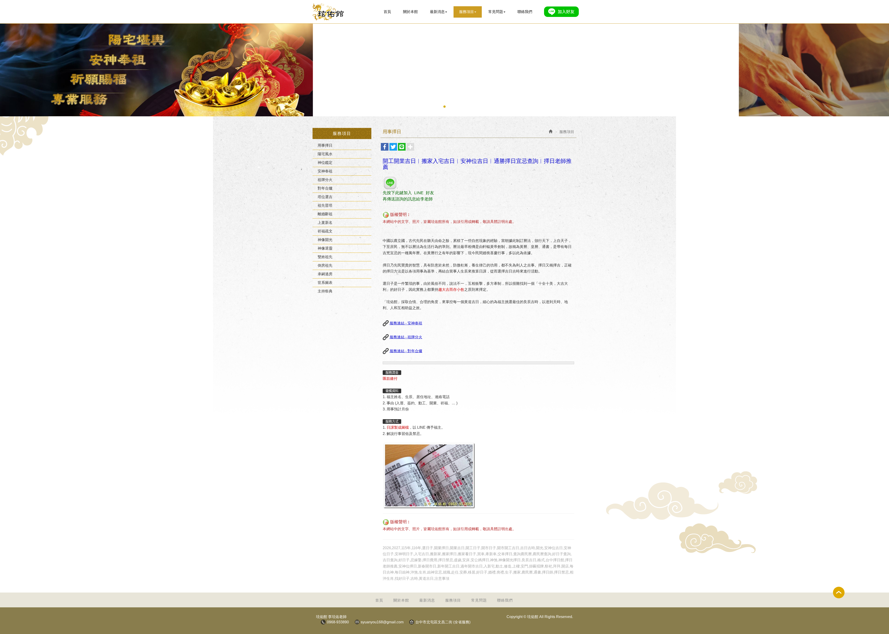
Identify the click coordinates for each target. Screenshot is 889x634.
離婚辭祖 (325, 214)
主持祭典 (325, 291)
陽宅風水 (325, 154)
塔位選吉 (325, 197)
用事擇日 (325, 145)
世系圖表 (325, 283)
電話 (323, 621)
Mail (357, 621)
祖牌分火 (325, 180)
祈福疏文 (325, 231)
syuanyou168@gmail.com (382, 622)
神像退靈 (325, 248)
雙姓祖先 (325, 257)
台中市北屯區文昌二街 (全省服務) (442, 622)
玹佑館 (328, 12)
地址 (411, 621)
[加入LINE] (561, 11)
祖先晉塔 (325, 205)
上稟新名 (325, 223)
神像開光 (325, 240)
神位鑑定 (325, 163)
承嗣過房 (325, 274)
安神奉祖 (325, 171)
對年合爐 (325, 188)
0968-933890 (338, 622)
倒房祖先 (325, 265)
